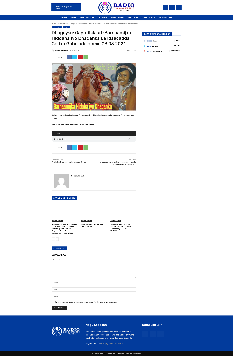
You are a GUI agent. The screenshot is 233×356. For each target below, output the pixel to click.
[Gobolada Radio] (53, 50)
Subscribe (175, 51)
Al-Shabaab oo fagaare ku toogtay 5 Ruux (69, 162)
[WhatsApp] (85, 57)
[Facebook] (165, 7)
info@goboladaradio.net (112, 343)
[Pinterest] (80, 57)
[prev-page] (53, 239)
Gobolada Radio (62, 50)
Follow (176, 46)
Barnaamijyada (63, 24)
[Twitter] (172, 7)
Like (177, 41)
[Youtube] (179, 7)
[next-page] (57, 239)
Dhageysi (66, 27)
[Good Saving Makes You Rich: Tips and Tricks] (94, 212)
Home (54, 24)
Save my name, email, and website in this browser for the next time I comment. (86, 302)
